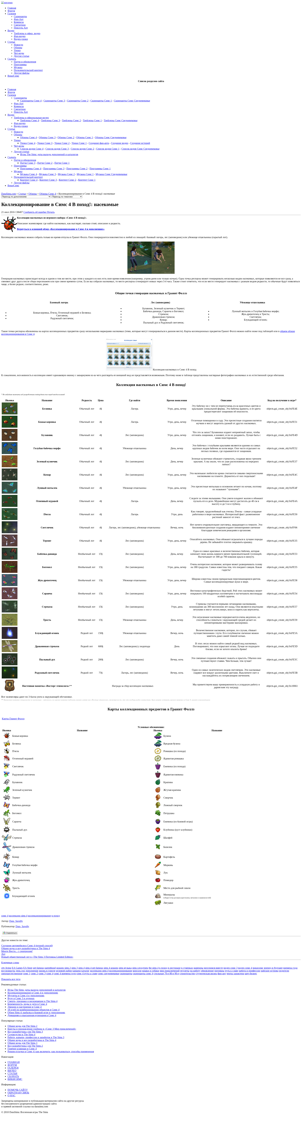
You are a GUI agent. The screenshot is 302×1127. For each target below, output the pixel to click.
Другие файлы (21, 73)
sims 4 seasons (111, 968)
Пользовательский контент (28, 70)
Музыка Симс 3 (47, 174)
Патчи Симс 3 (27, 163)
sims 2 (67, 968)
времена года (290, 968)
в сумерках (187, 968)
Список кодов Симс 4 (31, 148)
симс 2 (34, 973)
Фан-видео (19, 36)
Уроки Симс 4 (27, 143)
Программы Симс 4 (30, 168)
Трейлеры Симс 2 (71, 120)
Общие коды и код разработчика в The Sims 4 (25, 948)
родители (284, 970)
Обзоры (18, 47)
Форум (11, 10)
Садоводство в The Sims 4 (21, 1034)
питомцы (219, 970)
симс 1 (26, 973)
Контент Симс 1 (86, 180)
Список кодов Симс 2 (82, 148)
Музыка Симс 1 (85, 174)
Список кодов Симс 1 (107, 148)
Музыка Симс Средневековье (111, 174)
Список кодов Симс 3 (57, 148)
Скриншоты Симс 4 (31, 100)
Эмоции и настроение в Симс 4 (25, 1007)
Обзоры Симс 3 (47, 137)
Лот (3, 954)
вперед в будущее (273, 968)
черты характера (235, 973)
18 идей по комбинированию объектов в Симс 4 (33, 1009)
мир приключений (170, 970)
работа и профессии (249, 970)
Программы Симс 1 (100, 168)
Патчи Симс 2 (44, 163)
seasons (60, 968)
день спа (20, 970)
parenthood (50, 968)
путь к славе (231, 970)
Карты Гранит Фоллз (13, 718)
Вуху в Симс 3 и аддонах (21, 998)
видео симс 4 (245, 968)
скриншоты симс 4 (143, 973)
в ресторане (174, 968)
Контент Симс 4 (28, 180)
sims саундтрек (140, 968)
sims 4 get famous (94, 968)
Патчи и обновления (25, 61)
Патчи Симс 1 (62, 163)
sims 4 (81, 968)
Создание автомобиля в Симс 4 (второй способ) (27, 945)
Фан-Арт (18, 19)
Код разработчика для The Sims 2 (25, 1045)
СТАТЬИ (12, 1073)
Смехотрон (20, 25)
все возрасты (8, 970)
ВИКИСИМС (15, 1079)
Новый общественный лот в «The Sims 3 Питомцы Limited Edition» (37, 957)
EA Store (27, 968)
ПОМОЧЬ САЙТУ (18, 1089)
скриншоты (126, 973)
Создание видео (119, 143)
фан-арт (222, 973)
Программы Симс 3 (53, 168)
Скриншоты (20, 16)
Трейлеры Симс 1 (92, 120)
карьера (77, 970)
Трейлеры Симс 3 (50, 120)
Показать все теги (10, 979)
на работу (195, 970)
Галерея (12, 13)
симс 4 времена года (65, 973)
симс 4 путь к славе (86, 973)
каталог (85, 970)
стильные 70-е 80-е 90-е (166, 973)
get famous (38, 968)
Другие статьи (21, 56)
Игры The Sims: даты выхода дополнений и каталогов (49, 154)
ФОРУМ (12, 1065)
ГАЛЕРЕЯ (13, 1067)
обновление (207, 970)
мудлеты (184, 970)
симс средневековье (108, 973)
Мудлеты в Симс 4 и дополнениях (26, 995)
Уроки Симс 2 (62, 143)
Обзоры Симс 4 (28, 137)
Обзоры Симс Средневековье (110, 137)
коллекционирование (39, 915)
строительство (187, 973)
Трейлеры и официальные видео (31, 117)
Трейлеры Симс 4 (29, 120)
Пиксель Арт (21, 27)
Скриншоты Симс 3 (54, 100)
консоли (137, 970)
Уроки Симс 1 (79, 143)
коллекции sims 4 (18, 915)
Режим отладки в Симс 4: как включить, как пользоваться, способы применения (51, 1051)
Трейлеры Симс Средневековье (120, 120)
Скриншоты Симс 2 (77, 100)
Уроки (17, 50)
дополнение (31, 970)
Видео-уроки (21, 39)
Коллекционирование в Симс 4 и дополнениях (33, 992)
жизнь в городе (47, 970)
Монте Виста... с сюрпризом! (17, 951)
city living (6, 968)
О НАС (11, 1095)
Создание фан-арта (99, 143)
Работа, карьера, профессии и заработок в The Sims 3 (36, 1037)
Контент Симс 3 (48, 180)
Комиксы (19, 22)
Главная (12, 8)
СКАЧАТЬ (13, 1076)
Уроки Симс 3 (44, 143)
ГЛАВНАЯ (14, 1062)
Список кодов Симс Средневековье (140, 148)
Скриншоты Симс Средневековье (132, 100)
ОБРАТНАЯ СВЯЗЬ (18, 1092)
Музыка (18, 67)
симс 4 (4, 915)
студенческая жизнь (206, 973)
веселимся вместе (213, 968)
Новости (18, 44)
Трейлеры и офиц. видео (27, 33)
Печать (51, 212)
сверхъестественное (11, 973)
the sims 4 (154, 968)
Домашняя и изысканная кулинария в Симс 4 (32, 1015)
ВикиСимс (13, 75)
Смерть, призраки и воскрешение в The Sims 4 (32, 1001)
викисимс (258, 968)
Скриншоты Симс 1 (101, 100)
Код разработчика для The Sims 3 (25, 1031)
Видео (11, 30)
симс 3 (42, 973)
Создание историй (140, 143)
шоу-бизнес (251, 973)
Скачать (12, 59)
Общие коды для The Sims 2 (22, 1026)
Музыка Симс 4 (28, 174)
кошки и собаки (150, 970)
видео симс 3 (231, 968)
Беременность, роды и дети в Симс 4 (27, 1004)
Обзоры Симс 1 (84, 137)
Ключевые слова (10, 962)
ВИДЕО (12, 1070)
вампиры (198, 968)
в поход (56, 915)
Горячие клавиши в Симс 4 (22, 1048)
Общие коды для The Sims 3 (22, 1043)
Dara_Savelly (16, 921)
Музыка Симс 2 (66, 174)
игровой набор (64, 970)
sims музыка (125, 968)
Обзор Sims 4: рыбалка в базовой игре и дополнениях (36, 1012)
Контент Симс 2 (67, 180)
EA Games (17, 968)
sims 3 (74, 968)
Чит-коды (19, 53)
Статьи (11, 42)
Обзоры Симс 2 (66, 137)
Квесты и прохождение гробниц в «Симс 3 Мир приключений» (42, 1029)
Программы (20, 64)
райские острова (269, 970)
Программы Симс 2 (76, 168)
